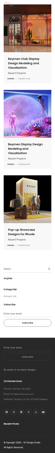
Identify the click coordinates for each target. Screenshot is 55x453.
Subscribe (27, 322)
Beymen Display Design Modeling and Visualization (25, 148)
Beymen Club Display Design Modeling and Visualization (23, 63)
